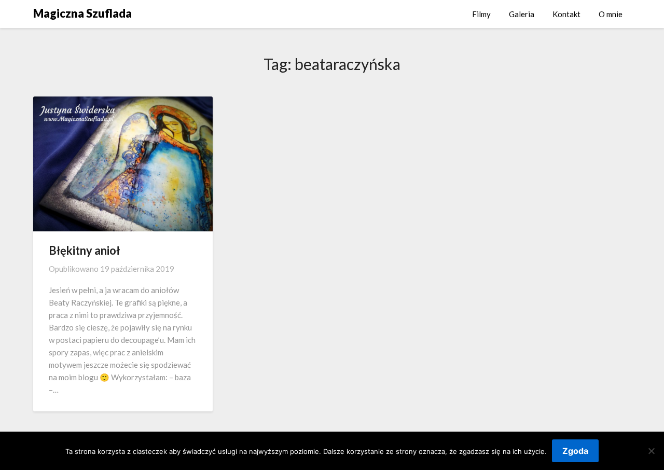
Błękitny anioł (84, 250)
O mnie (610, 14)
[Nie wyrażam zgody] (651, 451)
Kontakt (566, 14)
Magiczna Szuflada (82, 13)
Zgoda (575, 451)
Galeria (521, 14)
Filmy (481, 14)
